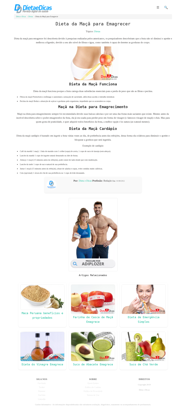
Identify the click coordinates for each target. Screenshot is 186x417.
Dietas (97, 31)
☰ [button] (158, 7)
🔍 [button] (166, 7)
